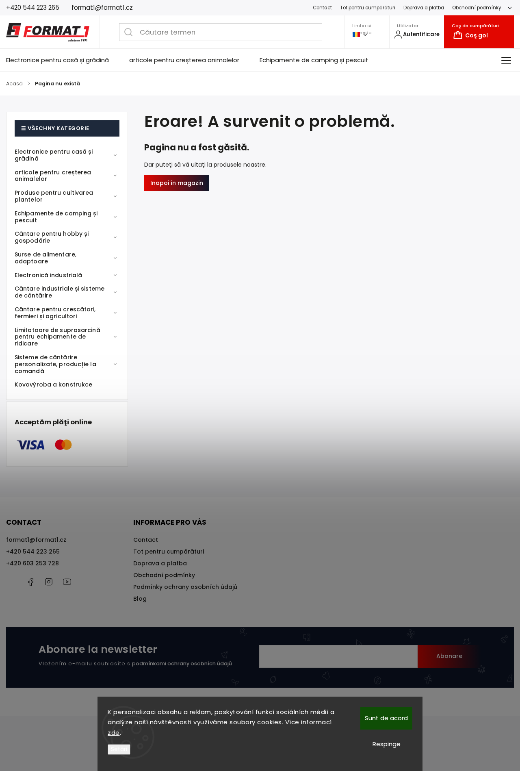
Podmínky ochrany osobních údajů (185, 587)
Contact (322, 7)
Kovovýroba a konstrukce (53, 384)
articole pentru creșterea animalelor (53, 175)
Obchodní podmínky (476, 7)
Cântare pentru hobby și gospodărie (52, 237)
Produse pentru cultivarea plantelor (54, 196)
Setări (119, 749)
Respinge (387, 744)
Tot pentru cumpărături (367, 7)
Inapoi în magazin (176, 183)
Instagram (49, 582)
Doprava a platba (423, 7)
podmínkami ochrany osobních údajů (182, 663)
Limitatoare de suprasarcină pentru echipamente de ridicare (57, 337)
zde (114, 732)
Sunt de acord (386, 718)
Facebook (30, 582)
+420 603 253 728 (32, 563)
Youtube (67, 582)
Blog (140, 599)
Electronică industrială (48, 275)
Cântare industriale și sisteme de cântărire (59, 292)
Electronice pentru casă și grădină (54, 155)
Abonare (449, 656)
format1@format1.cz (36, 540)
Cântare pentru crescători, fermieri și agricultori (55, 312)
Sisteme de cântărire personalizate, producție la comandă (55, 364)
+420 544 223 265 (33, 551)
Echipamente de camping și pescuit (56, 216)
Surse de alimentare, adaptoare (45, 257)
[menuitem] (62, 60)
